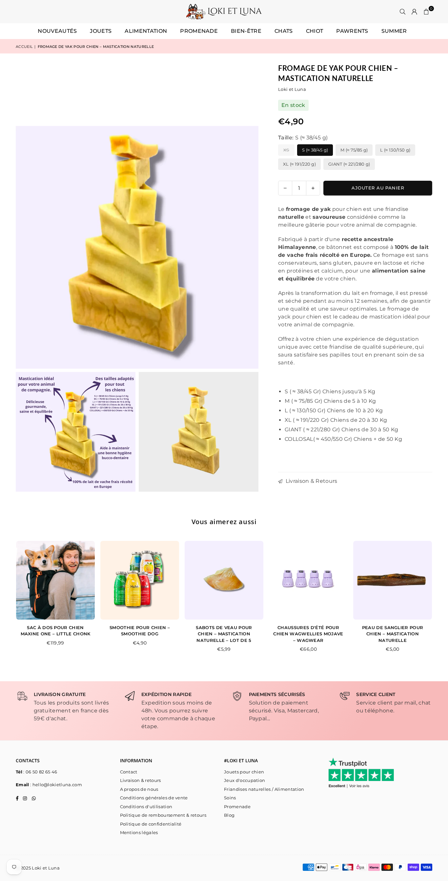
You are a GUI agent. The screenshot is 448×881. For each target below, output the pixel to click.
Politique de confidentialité (151, 824)
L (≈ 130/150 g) (395, 150)
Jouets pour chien (244, 771)
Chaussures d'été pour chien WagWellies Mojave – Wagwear (308, 634)
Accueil (24, 46)
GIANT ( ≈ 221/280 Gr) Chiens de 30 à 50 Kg (341, 429)
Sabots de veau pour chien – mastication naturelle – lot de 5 (224, 634)
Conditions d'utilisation (146, 806)
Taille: (303, 137)
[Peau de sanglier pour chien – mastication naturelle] (392, 580)
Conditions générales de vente (154, 797)
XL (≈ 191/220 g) (299, 164)
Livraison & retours (140, 780)
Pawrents (352, 31)
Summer (394, 31)
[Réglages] (414, 12)
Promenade (199, 31)
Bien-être (246, 31)
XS (286, 150)
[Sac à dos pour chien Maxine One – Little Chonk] (55, 580)
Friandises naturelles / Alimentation (264, 789)
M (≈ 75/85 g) (354, 150)
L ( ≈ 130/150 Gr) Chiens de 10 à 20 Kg (334, 410)
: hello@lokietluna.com (55, 784)
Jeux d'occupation (244, 780)
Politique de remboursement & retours (163, 815)
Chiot (314, 31)
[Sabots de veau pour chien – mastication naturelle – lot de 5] (224, 580)
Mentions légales (139, 832)
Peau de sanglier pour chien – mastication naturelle (392, 634)
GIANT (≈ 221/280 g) (349, 164)
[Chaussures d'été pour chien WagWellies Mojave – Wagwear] (308, 580)
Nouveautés (57, 31)
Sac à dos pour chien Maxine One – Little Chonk (56, 631)
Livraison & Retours (310, 481)
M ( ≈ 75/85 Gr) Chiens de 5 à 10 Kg (330, 401)
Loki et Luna (292, 89)
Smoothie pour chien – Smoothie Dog (140, 631)
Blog (229, 815)
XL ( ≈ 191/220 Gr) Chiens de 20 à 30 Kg (336, 420)
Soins (230, 797)
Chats (284, 31)
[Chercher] (403, 12)
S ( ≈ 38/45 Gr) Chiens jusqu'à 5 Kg (330, 391)
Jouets (101, 31)
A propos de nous (139, 789)
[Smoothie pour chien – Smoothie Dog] (139, 580)
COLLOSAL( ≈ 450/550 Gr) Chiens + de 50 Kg (343, 439)
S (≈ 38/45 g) (315, 150)
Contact (128, 771)
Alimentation (146, 31)
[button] (426, 12)
